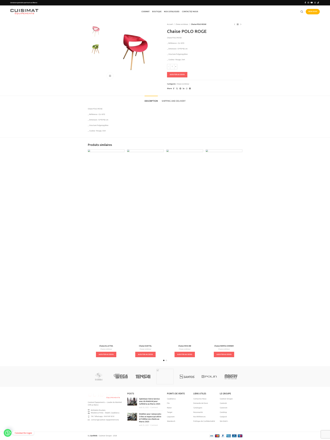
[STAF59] (165, 376)
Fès (168, 403)
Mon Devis (312, 11)
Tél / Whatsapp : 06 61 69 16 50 (102, 416)
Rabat (169, 408)
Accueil (170, 24)
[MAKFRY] (231, 376)
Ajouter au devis (177, 74)
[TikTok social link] (318, 3)
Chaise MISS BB (184, 346)
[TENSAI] (143, 376)
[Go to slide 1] (163, 360)
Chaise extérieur (182, 24)
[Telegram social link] (190, 89)
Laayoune (171, 417)
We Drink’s (224, 421)
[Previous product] (234, 24)
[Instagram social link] (308, 3)
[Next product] (240, 24)
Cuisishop (223, 412)
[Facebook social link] (305, 3)
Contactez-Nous (199, 399)
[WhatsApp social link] (315, 3)
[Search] (301, 11)
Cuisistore (223, 408)
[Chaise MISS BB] (184, 246)
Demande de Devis (200, 403)
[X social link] (177, 89)
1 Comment (154, 407)
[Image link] (104, 395)
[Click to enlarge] (110, 76)
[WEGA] (121, 376)
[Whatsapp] (8, 433)
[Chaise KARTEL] (145, 246)
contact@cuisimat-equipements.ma (105, 419)
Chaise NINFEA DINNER (224, 346)
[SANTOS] (187, 376)
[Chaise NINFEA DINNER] (224, 246)
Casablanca (171, 399)
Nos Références (199, 417)
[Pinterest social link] (180, 89)
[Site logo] (24, 11)
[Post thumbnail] (132, 403)
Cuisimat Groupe (226, 399)
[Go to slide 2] (166, 360)
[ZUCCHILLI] (99, 376)
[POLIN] (209, 376)
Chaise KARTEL (145, 346)
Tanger (169, 412)
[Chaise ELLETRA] (106, 246)
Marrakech (171, 421)
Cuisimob (223, 403)
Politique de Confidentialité (204, 421)
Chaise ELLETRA (106, 346)
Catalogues (197, 408)
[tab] (151, 100)
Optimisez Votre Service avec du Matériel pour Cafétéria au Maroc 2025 (149, 401)
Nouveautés (198, 412)
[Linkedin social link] (183, 89)
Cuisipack (223, 417)
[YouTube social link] (312, 3)
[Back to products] (237, 24)
